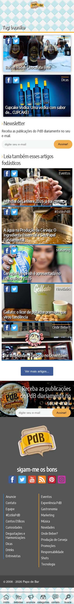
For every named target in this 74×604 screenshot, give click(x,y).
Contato (11, 503)
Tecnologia (48, 564)
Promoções (48, 546)
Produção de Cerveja (54, 540)
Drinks (10, 550)
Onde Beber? (61, 327)
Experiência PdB (51, 503)
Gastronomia (49, 509)
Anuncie (11, 497)
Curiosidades (14, 527)
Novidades (63, 288)
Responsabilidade (52, 552)
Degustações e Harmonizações (15, 535)
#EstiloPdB (62, 211)
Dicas (65, 79)
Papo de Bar (37, 5)
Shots (45, 558)
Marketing (63, 250)
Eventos (63, 40)
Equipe (10, 509)
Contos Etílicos (15, 521)
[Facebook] (9, 43)
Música (45, 521)
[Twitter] (16, 43)
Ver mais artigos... (37, 371)
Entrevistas (13, 556)
